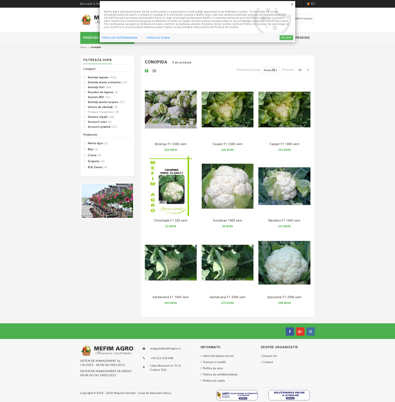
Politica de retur (213, 368)
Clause (94, 155)
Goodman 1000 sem (227, 220)
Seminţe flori (99, 87)
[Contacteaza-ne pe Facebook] (290, 331)
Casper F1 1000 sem (284, 144)
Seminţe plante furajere (106, 102)
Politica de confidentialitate (220, 374)
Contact (268, 362)
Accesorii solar (99, 121)
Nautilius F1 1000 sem (284, 220)
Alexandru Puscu (160, 393)
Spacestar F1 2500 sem (284, 297)
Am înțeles (286, 37)
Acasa (83, 47)
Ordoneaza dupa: (248, 69)
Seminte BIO (98, 97)
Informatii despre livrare (218, 355)
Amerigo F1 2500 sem (171, 144)
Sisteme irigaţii (100, 116)
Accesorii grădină (102, 126)
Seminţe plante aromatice (107, 82)
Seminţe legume (102, 77)
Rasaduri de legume (102, 92)
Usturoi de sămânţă (102, 106)
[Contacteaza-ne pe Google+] (300, 331)
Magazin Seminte (125, 393)
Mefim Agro (97, 143)
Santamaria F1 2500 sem (228, 297)
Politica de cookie (214, 380)
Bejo (92, 149)
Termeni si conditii (214, 362)
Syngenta (96, 161)
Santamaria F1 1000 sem (171, 297)
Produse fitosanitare (103, 111)
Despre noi (270, 355)
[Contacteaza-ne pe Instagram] (311, 331)
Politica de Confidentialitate (119, 37)
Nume (268, 70)
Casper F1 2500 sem (228, 144)
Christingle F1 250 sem (170, 220)
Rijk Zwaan (97, 167)
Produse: (288, 69)
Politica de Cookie (158, 37)
